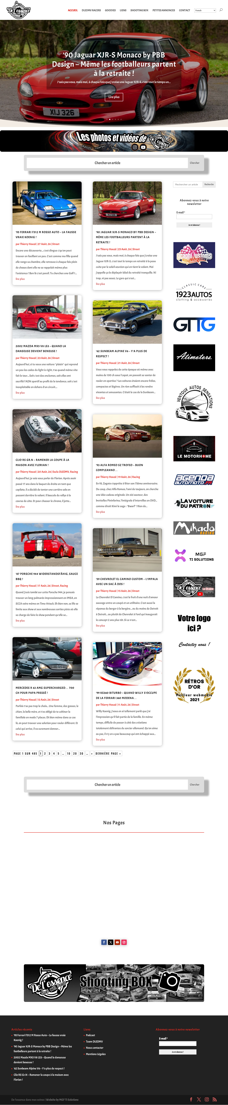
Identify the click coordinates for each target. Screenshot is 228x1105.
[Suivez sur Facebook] (104, 942)
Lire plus (114, 97)
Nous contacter (94, 1048)
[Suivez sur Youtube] (117, 942)
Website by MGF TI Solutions (62, 1099)
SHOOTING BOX (139, 10)
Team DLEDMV (94, 1041)
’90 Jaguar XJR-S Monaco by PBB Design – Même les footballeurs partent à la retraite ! (114, 64)
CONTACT (184, 10)
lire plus (20, 279)
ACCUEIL (73, 10)
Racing (74, 472)
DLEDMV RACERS (91, 10)
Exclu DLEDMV (61, 472)
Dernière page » (108, 753)
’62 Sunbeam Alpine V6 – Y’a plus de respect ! (39, 1068)
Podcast (90, 1035)
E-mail (180, 212)
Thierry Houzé (28, 244)
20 (75, 753)
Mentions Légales (96, 1054)
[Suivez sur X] (110, 942)
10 (69, 753)
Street (55, 244)
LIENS (123, 10)
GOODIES (110, 10)
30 (82, 753)
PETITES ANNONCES (164, 10)
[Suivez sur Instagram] (124, 942)
